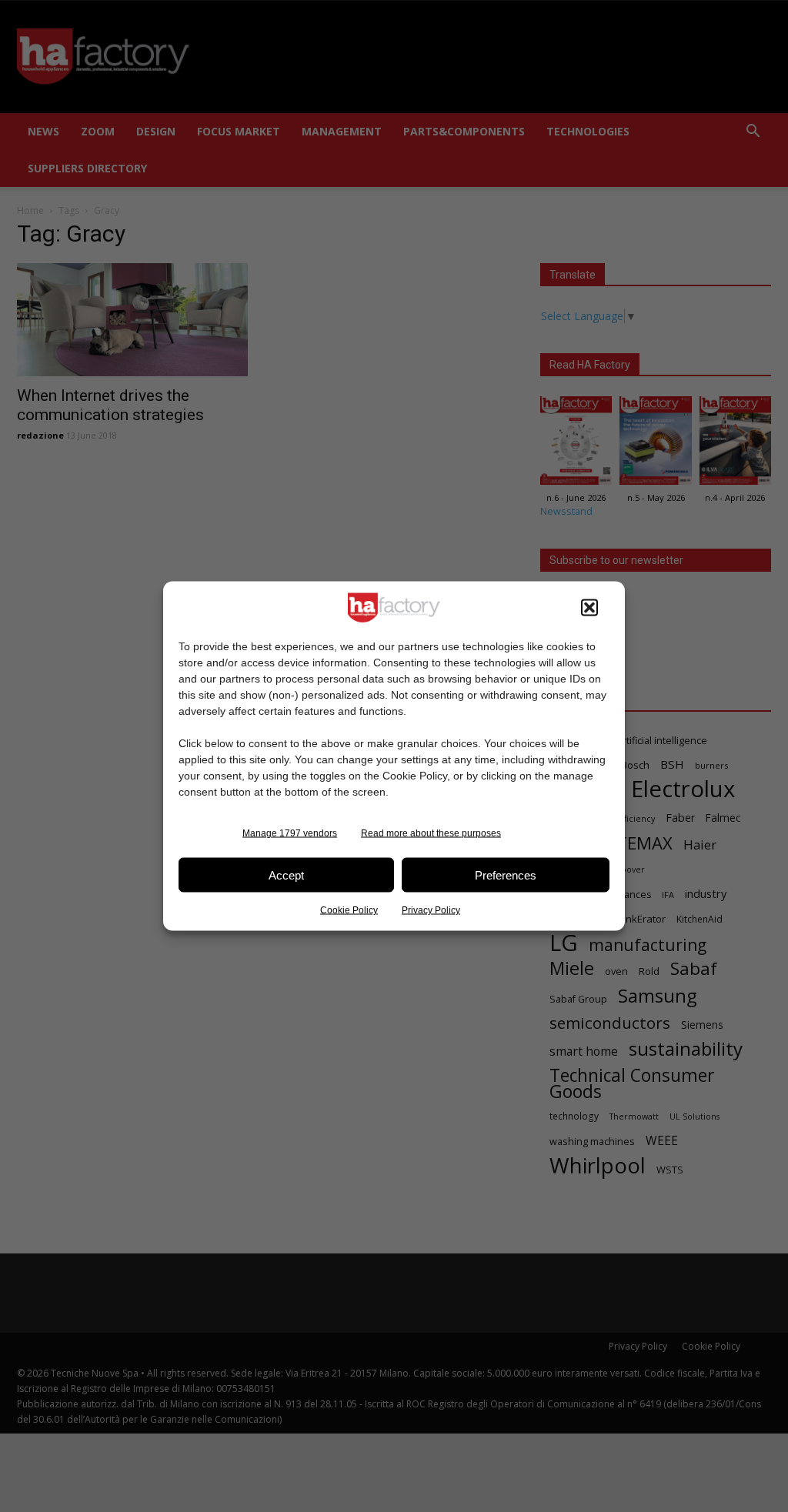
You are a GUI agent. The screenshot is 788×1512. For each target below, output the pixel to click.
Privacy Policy (431, 910)
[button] (589, 608)
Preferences (505, 874)
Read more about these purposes (431, 833)
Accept (286, 874)
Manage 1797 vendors (289, 833)
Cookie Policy (349, 910)
